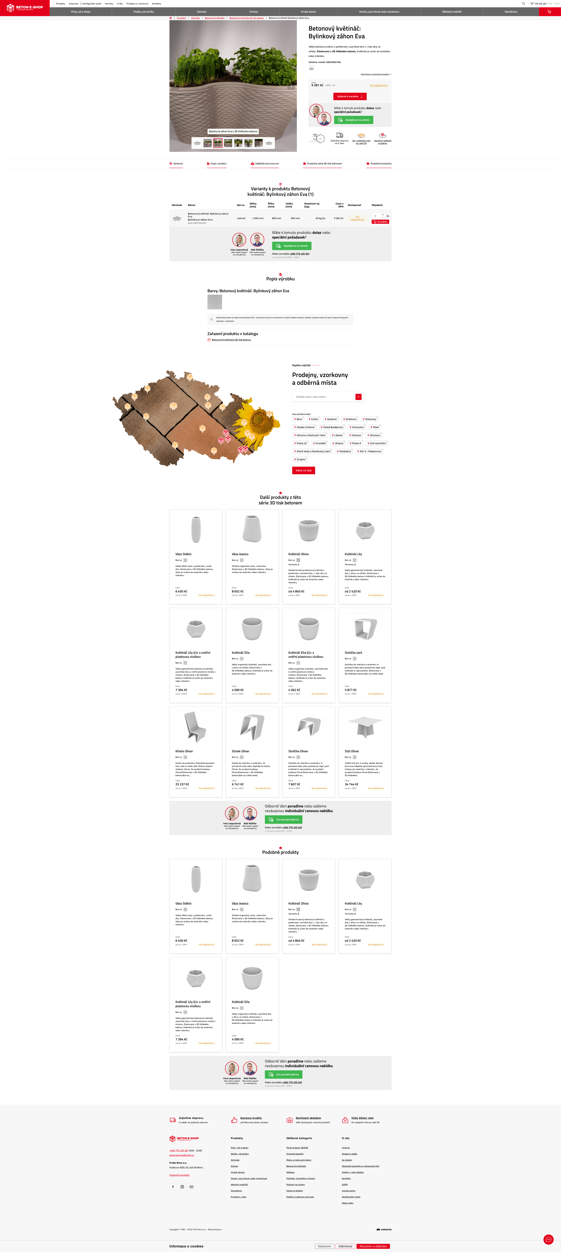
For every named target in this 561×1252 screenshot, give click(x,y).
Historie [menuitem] (346, 1147)
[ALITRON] (252, 437)
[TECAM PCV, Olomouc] (244, 423)
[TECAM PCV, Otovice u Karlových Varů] (134, 397)
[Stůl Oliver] (365, 752)
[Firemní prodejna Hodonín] (241, 450)
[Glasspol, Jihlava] (202, 429)
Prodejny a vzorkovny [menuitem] (137, 3)
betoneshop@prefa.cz (181, 1155)
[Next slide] (291, 86)
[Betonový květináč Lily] (365, 557)
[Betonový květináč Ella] (252, 655)
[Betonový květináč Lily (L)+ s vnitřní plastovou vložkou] (196, 655)
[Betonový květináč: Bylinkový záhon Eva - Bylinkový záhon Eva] (311, 68)
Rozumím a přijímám (373, 1246)
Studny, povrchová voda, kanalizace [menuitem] (379, 12)
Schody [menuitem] (254, 12)
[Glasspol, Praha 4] (174, 406)
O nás (345, 1138)
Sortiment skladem (308, 1118)
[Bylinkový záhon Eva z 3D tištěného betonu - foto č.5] (233, 86)
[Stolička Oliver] (309, 752)
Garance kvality (251, 1118)
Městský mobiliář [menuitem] (452, 12)
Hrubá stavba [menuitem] (308, 12)
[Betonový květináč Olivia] (309, 557)
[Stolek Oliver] (252, 752)
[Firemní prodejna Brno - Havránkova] (228, 439)
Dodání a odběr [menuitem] (349, 1154)
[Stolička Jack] (365, 655)
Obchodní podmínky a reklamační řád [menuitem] (360, 1166)
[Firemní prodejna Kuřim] (226, 433)
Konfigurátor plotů (351, 1197)
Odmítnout (345, 1246)
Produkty (237, 1138)
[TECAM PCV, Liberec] (190, 378)
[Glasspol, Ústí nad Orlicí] (222, 407)
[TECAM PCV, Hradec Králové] (207, 398)
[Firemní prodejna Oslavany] (221, 441)
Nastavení (324, 1246)
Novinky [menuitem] (109, 3)
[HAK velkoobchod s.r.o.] (208, 406)
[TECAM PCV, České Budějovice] (175, 446)
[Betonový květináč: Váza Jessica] (252, 557)
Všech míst (303, 470)
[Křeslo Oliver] (196, 752)
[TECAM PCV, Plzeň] (146, 417)
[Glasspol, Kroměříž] (247, 434)
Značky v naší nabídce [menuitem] (353, 1172)
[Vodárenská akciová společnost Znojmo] (214, 451)
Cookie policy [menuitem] (348, 1190)
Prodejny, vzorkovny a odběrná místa (320, 378)
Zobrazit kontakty (179, 1175)
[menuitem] (297, 1147)
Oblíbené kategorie (299, 1138)
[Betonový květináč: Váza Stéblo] (196, 557)
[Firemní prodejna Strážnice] (245, 449)
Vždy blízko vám (362, 1118)
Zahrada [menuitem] (201, 12)
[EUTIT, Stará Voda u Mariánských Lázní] (128, 407)
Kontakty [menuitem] (156, 3)
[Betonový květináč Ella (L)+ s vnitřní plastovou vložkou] (309, 655)
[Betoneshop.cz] (25, 8)
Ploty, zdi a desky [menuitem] (80, 12)
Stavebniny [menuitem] (511, 12)
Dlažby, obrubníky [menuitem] (144, 12)
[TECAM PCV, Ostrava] (269, 414)
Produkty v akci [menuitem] (238, 1197)
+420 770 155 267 (299, 253)
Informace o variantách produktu (375, 74)
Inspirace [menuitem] (73, 3)
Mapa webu (347, 1203)
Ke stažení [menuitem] (347, 1160)
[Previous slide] (175, 86)
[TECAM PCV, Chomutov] (147, 389)
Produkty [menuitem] (60, 3)
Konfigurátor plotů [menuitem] (92, 3)
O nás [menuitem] (120, 3)
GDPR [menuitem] (345, 1184)
